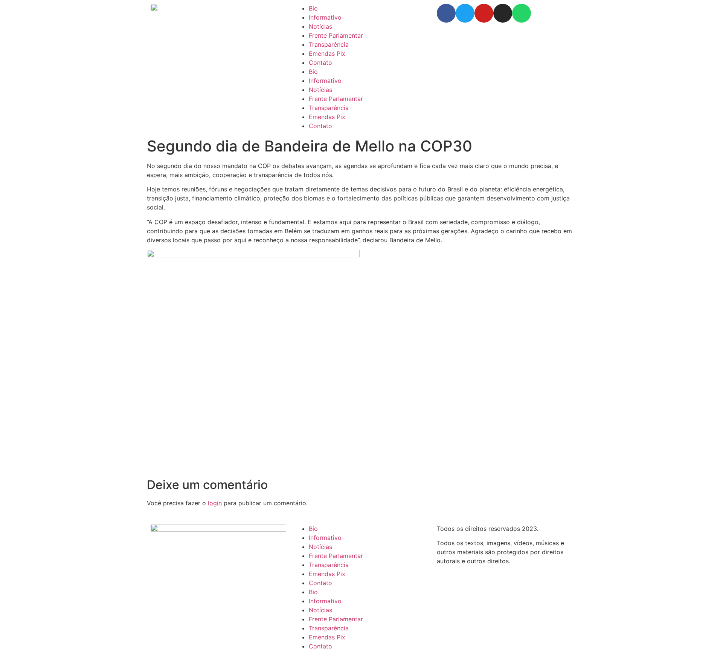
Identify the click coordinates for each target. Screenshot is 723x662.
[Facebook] (446, 13)
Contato (320, 62)
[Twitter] (465, 13)
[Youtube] (483, 13)
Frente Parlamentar (336, 35)
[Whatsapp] (521, 13)
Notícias (320, 26)
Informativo (325, 17)
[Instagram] (502, 13)
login (215, 503)
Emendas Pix (327, 53)
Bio (313, 8)
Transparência (329, 44)
